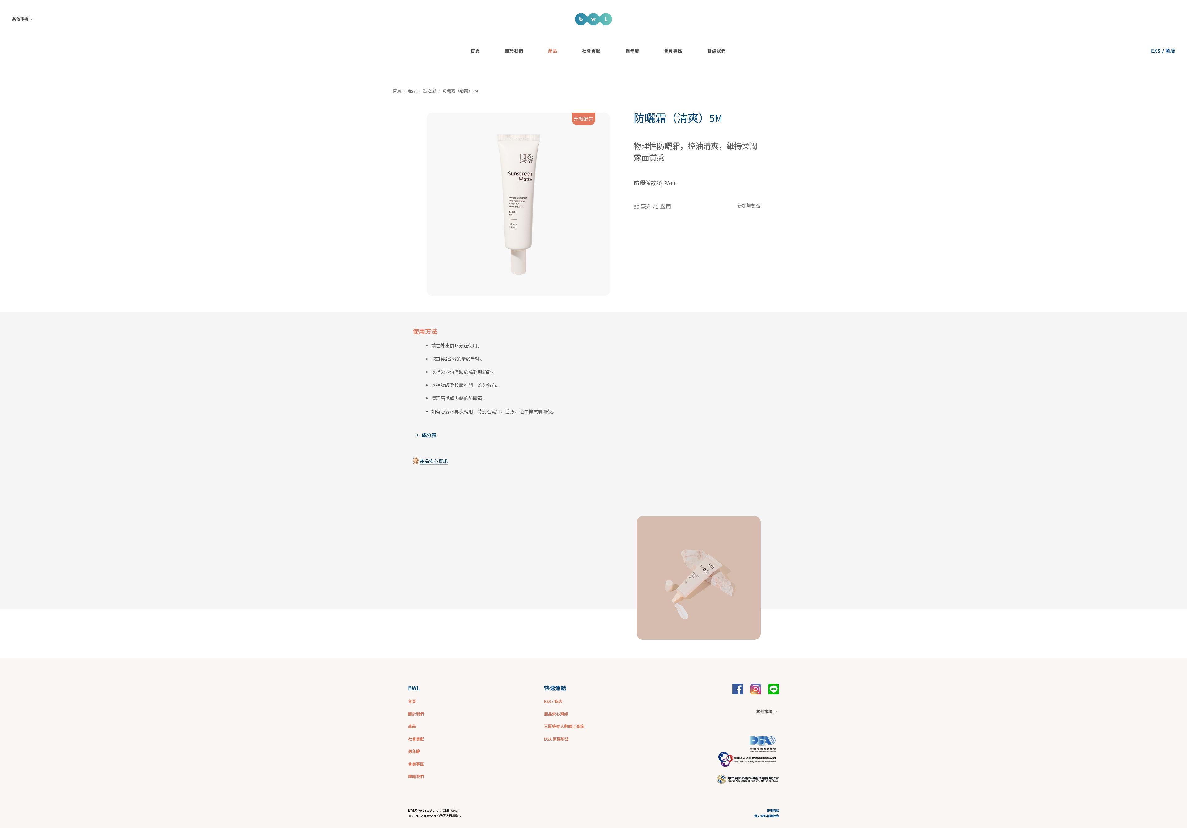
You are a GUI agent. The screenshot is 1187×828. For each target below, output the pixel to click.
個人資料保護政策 (766, 815)
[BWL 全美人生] (737, 688)
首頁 (475, 51)
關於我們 (514, 51)
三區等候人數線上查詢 (564, 726)
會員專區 (673, 51)
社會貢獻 (591, 51)
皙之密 (429, 91)
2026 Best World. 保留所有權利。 (437, 815)
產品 (552, 51)
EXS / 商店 (1163, 50)
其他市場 (20, 19)
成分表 (429, 435)
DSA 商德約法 (556, 739)
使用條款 (773, 810)
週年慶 (632, 51)
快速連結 (555, 688)
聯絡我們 (716, 51)
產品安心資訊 (434, 461)
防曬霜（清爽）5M (678, 118)
